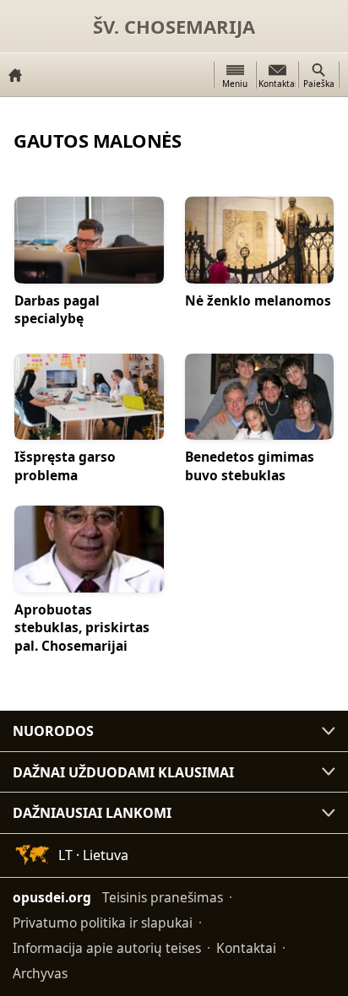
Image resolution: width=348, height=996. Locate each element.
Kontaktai (246, 948)
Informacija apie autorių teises (107, 948)
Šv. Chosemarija (174, 26)
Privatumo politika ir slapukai (103, 922)
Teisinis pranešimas (162, 897)
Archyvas (40, 973)
